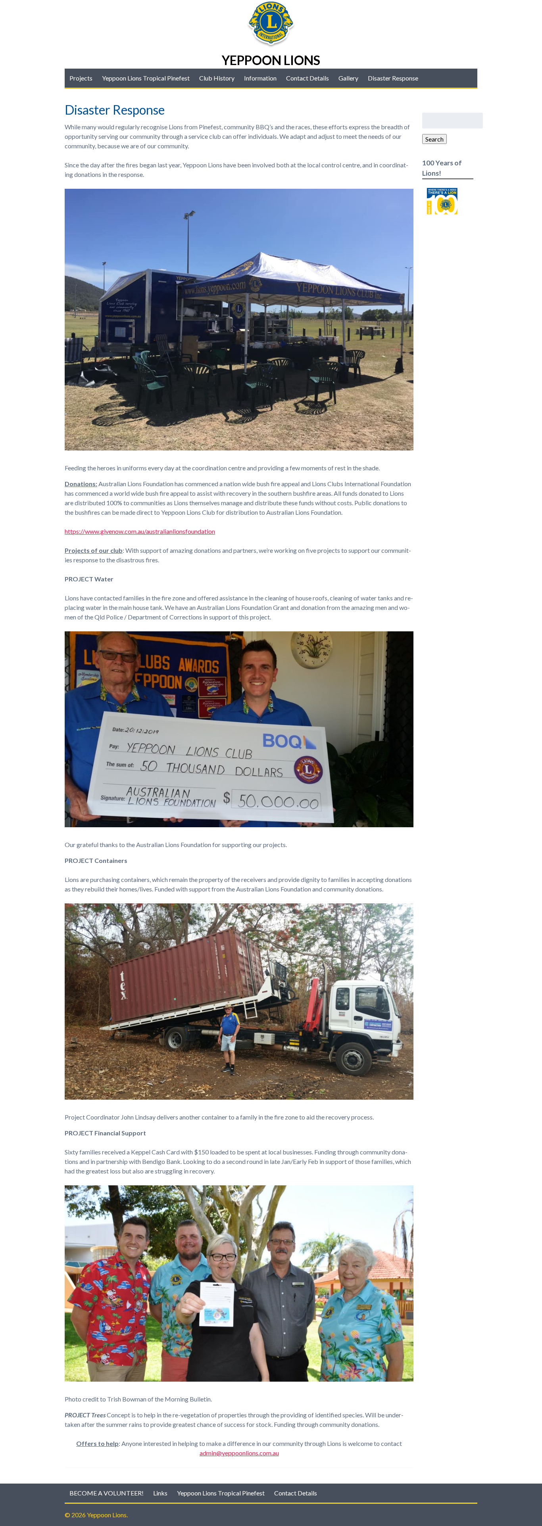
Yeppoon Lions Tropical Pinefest (146, 78)
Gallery (348, 78)
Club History (216, 78)
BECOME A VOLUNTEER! (106, 1493)
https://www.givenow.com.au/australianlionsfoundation (140, 531)
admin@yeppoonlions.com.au (239, 1453)
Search (434, 139)
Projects (80, 78)
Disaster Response (393, 78)
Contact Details (307, 78)
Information (260, 78)
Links (160, 1493)
